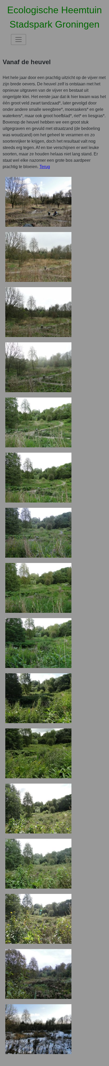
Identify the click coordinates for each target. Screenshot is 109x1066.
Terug (44, 166)
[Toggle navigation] (18, 39)
